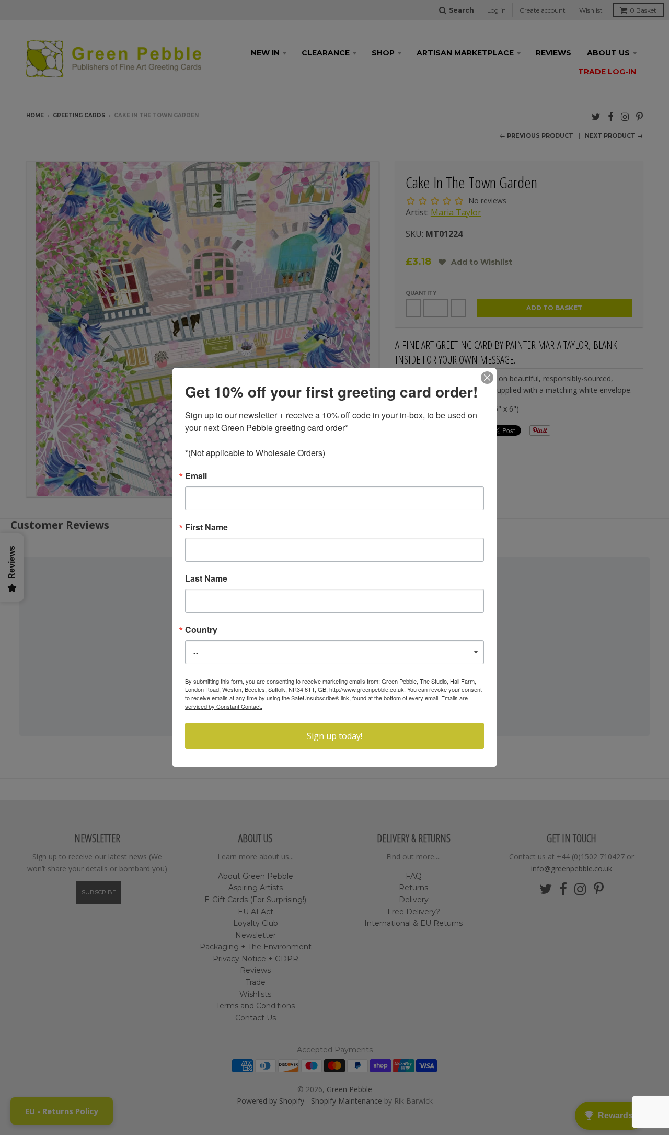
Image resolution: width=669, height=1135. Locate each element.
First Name (206, 527)
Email (196, 476)
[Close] (487, 377)
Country (201, 630)
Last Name (206, 578)
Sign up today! (334, 736)
